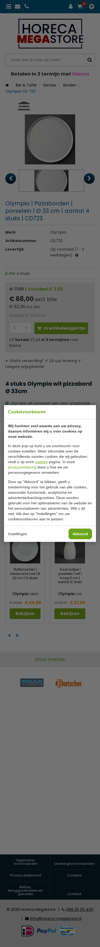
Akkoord (80, 534)
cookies (41, 462)
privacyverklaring (22, 467)
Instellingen (17, 534)
